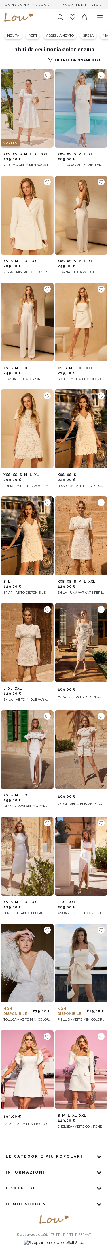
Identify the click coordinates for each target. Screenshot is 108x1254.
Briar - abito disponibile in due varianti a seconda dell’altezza (27, 593)
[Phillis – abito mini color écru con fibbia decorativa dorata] (81, 963)
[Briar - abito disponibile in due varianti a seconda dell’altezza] (27, 535)
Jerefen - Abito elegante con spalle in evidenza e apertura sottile (27, 913)
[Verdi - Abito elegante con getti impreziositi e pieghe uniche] (81, 749)
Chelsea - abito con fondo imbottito (81, 1127)
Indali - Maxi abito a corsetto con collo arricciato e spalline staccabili (27, 806)
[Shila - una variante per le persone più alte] (81, 535)
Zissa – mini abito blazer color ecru (27, 272)
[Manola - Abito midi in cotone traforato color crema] (81, 642)
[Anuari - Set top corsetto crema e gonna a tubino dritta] (81, 856)
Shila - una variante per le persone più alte (81, 593)
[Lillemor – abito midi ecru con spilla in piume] (81, 108)
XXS (6, 154)
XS (15, 154)
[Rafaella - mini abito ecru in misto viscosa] (27, 1069)
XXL (44, 154)
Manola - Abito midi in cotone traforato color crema (81, 697)
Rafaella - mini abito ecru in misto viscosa (27, 1124)
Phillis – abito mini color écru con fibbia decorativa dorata (81, 1019)
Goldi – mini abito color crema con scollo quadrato (81, 379)
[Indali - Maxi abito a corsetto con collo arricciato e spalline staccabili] (27, 749)
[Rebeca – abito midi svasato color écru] (27, 108)
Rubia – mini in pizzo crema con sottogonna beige (27, 486)
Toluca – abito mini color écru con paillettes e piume (27, 1019)
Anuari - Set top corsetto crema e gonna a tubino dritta (81, 913)
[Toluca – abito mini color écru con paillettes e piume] (27, 963)
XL (36, 154)
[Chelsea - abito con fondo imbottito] (81, 1069)
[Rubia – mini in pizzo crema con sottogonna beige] (27, 429)
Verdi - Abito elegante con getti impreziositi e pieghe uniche (81, 804)
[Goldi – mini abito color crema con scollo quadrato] (81, 322)
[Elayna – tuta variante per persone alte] (81, 215)
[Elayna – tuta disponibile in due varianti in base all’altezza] (27, 322)
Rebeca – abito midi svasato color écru (27, 165)
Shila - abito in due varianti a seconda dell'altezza (27, 700)
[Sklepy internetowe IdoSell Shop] (54, 1242)
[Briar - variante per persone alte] (81, 429)
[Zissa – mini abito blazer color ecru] (27, 215)
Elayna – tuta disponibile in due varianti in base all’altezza (27, 379)
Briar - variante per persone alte (81, 486)
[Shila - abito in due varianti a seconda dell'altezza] (27, 642)
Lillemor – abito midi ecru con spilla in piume (81, 165)
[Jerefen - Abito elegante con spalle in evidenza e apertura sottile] (27, 856)
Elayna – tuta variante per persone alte (81, 272)
